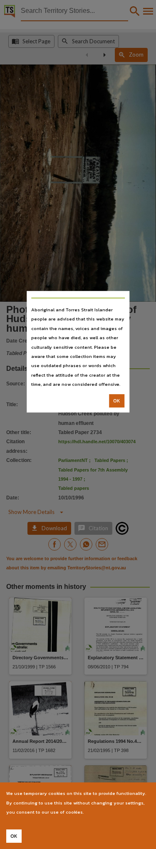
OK (116, 401)
